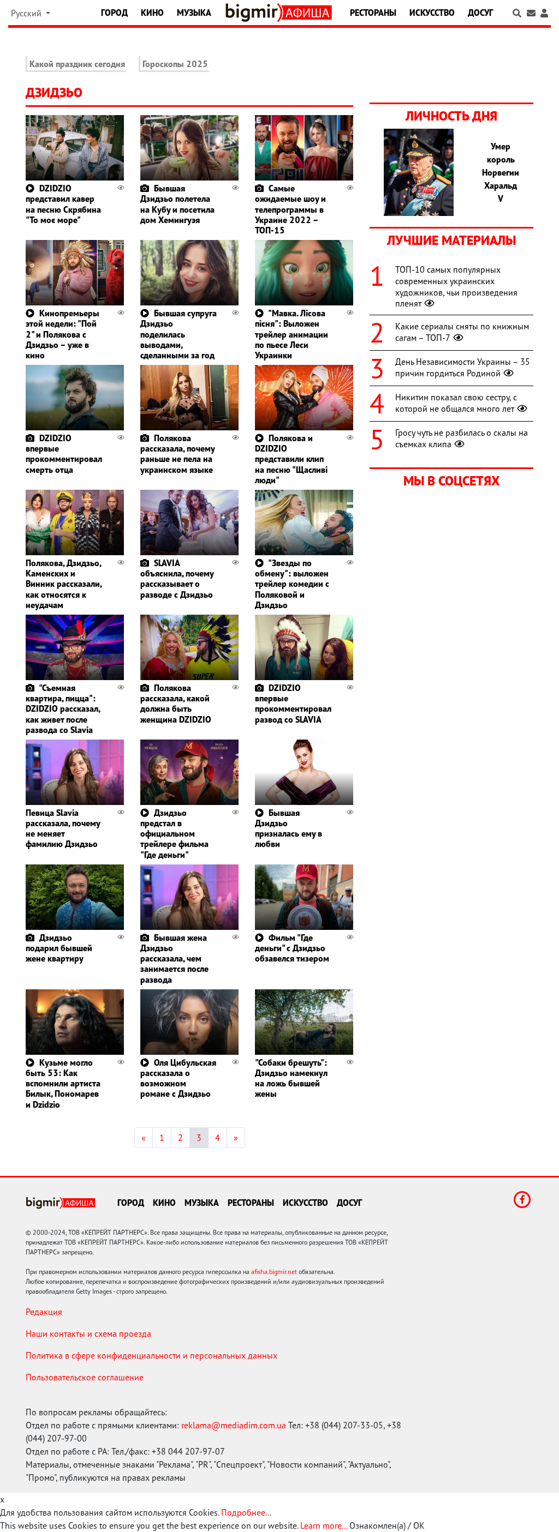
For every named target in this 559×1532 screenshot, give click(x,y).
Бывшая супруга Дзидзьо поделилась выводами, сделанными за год (178, 334)
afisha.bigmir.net (274, 1271)
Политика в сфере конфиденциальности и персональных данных (151, 1355)
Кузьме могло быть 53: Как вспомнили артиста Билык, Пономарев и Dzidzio (63, 1083)
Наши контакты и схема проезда (88, 1333)
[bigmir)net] (254, 12)
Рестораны (373, 12)
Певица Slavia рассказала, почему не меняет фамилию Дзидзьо (63, 828)
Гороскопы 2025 (175, 63)
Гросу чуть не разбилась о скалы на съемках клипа (461, 438)
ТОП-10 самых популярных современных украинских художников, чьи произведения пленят (456, 286)
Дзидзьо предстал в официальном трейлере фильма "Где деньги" (174, 833)
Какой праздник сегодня (77, 63)
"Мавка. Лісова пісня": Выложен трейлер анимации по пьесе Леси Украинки (291, 334)
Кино (152, 12)
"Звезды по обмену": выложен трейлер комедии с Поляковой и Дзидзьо (292, 583)
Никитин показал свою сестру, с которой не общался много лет (456, 403)
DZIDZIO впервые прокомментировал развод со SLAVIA (293, 703)
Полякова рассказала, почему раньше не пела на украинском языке (177, 453)
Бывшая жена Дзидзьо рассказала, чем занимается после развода (174, 958)
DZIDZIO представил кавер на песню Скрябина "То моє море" (63, 204)
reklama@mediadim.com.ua (233, 1425)
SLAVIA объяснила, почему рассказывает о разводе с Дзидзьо (176, 578)
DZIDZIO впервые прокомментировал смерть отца (64, 453)
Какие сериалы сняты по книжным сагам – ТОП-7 (462, 332)
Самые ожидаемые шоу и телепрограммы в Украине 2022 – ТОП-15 (290, 209)
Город (114, 12)
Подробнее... (246, 1512)
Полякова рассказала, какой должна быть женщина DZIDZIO (175, 703)
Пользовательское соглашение (85, 1377)
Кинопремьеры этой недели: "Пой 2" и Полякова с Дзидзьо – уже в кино (62, 334)
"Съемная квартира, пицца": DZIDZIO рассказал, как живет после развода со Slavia (63, 708)
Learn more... (323, 1525)
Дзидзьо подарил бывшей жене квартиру (59, 948)
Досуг (480, 12)
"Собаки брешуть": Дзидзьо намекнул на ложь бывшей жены (291, 1078)
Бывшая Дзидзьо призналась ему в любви (288, 828)
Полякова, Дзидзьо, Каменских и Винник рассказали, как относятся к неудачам (64, 583)
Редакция (44, 1311)
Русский (27, 13)
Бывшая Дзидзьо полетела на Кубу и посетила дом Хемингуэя (177, 204)
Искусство (432, 12)
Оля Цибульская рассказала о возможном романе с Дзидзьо (178, 1078)
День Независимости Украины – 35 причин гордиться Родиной (462, 367)
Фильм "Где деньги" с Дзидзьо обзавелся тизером (292, 948)
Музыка (194, 12)
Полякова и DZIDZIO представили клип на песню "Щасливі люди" (291, 458)
